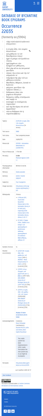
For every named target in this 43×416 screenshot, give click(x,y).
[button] (38, 3)
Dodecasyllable (20, 172)
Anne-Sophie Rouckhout (21, 331)
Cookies (6, 402)
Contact (6, 399)
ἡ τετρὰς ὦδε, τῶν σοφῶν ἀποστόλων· (16, 50)
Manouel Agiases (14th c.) (22, 159)
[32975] (23, 292)
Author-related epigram (20, 177)
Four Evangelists (21, 182)
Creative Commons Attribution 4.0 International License (16, 384)
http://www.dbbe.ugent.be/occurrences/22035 (23, 364)
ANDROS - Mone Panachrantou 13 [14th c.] (23, 261)
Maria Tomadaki (20, 323)
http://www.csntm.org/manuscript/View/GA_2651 (22, 188)
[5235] (23, 123)
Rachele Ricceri (20, 327)
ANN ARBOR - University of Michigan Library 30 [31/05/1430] (23, 301)
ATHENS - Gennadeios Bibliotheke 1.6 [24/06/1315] (22, 145)
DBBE (17, 131)
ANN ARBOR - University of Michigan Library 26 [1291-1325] (23, 281)
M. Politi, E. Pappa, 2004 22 (24, 230)
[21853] (23, 272)
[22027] (23, 254)
